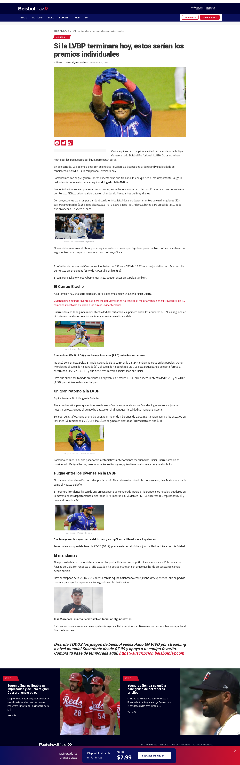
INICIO (23, 17)
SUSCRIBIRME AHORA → (154, 755)
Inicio (56, 31)
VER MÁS (12, 715)
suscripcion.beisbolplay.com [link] (151, 653)
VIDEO (51, 17)
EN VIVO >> (190, 17)
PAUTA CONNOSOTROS (210, 8)
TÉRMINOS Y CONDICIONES (203, 745)
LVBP (63, 31)
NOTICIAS (37, 17)
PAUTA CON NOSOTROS (149, 745)
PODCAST (64, 17)
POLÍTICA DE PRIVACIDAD (180, 745)
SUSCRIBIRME (210, 17)
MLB (77, 17)
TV (86, 17)
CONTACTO (164, 745)
